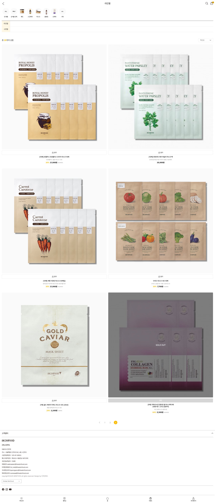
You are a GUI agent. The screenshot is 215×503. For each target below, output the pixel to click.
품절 (160, 400)
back (3, 3)
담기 (55, 152)
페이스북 (3, 489)
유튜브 (10, 489)
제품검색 (206, 3)
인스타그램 (6, 489)
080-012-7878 (15, 440)
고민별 (6, 29)
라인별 (6, 24)
